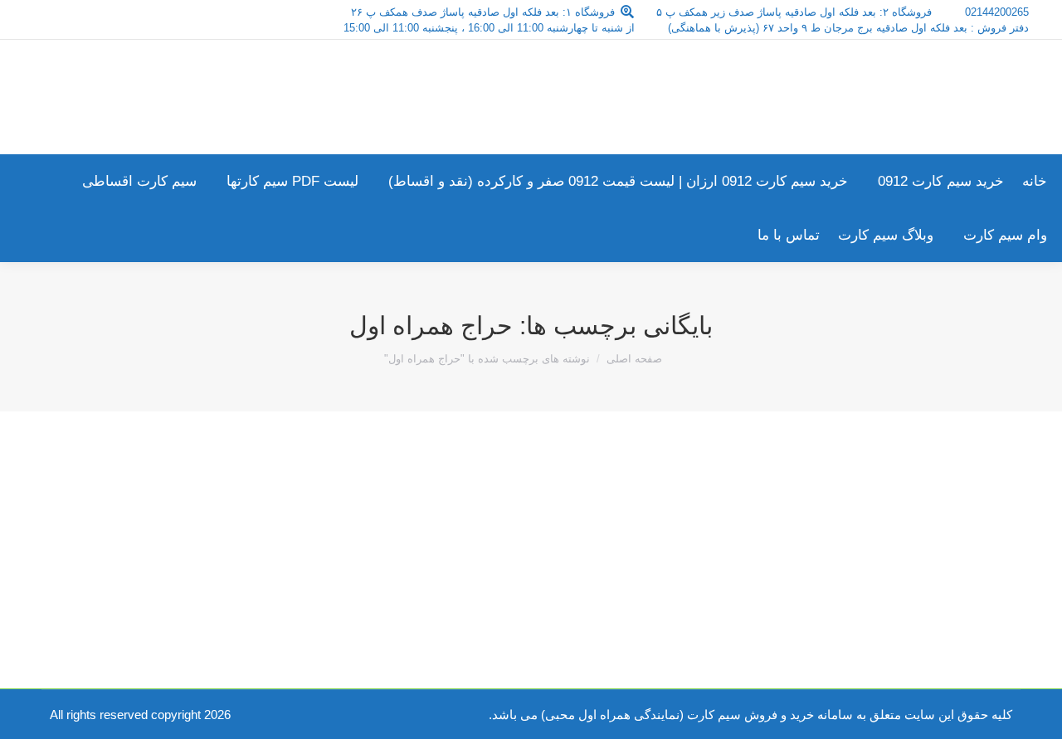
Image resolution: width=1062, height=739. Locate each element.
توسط (880, 529)
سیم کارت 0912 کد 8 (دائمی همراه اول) (857, 498)
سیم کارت (960, 529)
